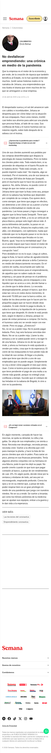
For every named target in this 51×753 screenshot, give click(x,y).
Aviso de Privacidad (12, 726)
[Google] (3, 718)
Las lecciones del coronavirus (16, 517)
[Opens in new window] (9, 718)
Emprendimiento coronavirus (16, 522)
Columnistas (17, 28)
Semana (5, 28)
